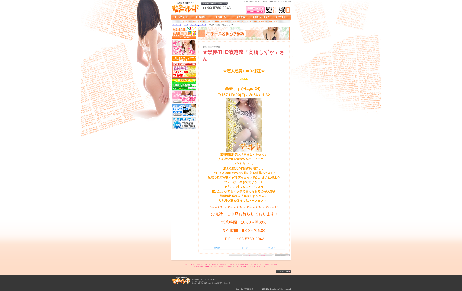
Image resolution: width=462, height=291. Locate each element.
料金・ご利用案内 (197, 264)
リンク (237, 266)
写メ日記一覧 (199, 266)
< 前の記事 (216, 248)
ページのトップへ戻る (282, 255)
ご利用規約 (263, 22)
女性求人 (225, 22)
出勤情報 (263, 255)
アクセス (231, 264)
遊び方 (207, 264)
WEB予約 (208, 266)
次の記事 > (271, 248)
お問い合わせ (236, 22)
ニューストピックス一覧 (198, 25)
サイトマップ (275, 22)
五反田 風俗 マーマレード (253, 289)
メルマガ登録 (214, 22)
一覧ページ (244, 248)
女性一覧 (247, 255)
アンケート (203, 22)
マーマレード (176, 25)
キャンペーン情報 (190, 22)
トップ (186, 25)
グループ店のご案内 (250, 22)
